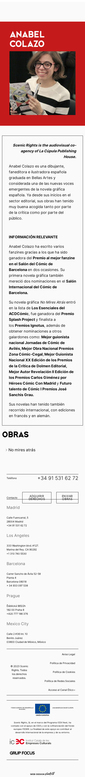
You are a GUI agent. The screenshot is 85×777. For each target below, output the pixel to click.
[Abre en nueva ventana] (22, 753)
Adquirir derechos (37, 497)
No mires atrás (21, 449)
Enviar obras (67, 497)
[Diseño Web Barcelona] (42, 773)
